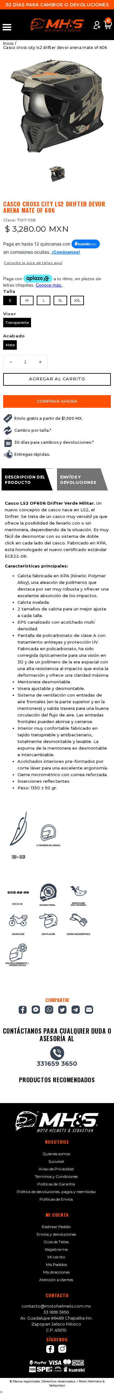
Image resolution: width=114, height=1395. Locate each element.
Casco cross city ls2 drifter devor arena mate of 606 (55, 47)
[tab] (27, 479)
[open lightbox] (57, 106)
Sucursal (56, 1161)
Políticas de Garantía (56, 1184)
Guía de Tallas (56, 1241)
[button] (10, 24)
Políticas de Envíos (56, 1199)
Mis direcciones (56, 1272)
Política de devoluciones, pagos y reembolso (56, 1191)
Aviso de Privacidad (56, 1168)
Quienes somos (56, 1153)
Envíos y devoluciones (56, 1234)
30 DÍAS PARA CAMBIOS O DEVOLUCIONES (57, 5)
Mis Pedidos (56, 1264)
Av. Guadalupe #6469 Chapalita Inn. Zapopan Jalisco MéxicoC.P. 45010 (56, 1324)
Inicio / (9, 43)
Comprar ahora (57, 401)
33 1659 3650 (56, 1312)
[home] (57, 25)
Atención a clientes (56, 1279)
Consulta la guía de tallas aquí (33, 263)
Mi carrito (56, 1257)
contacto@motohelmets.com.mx (56, 1306)
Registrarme (56, 1249)
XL (60, 300)
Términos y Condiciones (56, 1176)
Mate (10, 345)
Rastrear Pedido (56, 1226)
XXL (77, 300)
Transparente (17, 322)
